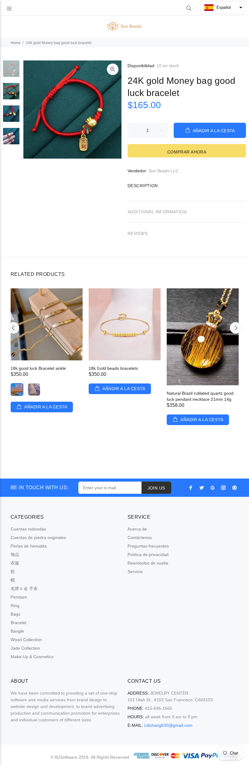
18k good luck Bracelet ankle (38, 368)
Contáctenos (140, 537)
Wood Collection (26, 639)
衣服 (15, 563)
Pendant (19, 597)
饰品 (15, 554)
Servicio (135, 571)
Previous (13, 328)
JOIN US (156, 488)
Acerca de (137, 529)
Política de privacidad (148, 554)
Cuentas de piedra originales (38, 537)
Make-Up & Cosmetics (32, 656)
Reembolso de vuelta (148, 563)
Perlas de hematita (29, 546)
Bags (15, 614)
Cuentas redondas (28, 529)
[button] (222, 7)
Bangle (17, 631)
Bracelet (18, 622)
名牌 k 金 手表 (24, 588)
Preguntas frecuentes (148, 546)
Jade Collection (25, 648)
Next (235, 328)
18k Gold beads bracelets (113, 368)
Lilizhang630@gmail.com (168, 725)
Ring (15, 605)
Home (16, 43)
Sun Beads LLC (163, 170)
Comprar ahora (186, 151)
